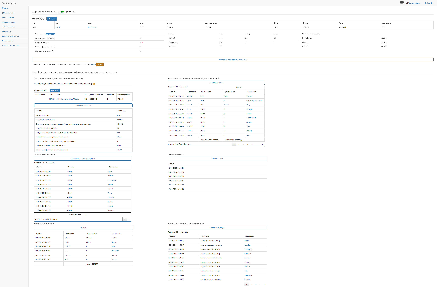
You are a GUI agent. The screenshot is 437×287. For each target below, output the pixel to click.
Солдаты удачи (9, 2)
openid (93, 64)
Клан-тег (35, 18)
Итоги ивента (9, 13)
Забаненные (9, 41)
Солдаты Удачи (415, 3)
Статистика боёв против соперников (232, 59)
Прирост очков (9, 22)
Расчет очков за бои (11, 36)
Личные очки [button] (50, 34)
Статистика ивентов (11, 45)
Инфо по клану (9, 27)
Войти (427, 3)
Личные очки (9, 17)
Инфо (6, 8)
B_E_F (57, 27)
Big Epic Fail (92, 27)
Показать (51, 19)
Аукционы (7, 31)
